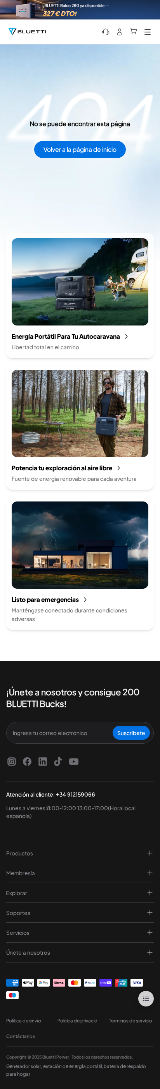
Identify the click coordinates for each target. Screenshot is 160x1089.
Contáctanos (20, 1036)
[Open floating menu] (146, 998)
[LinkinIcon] (42, 761)
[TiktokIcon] (58, 761)
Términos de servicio (130, 1021)
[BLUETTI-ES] (27, 32)
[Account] (119, 32)
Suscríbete (131, 732)
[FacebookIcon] (27, 761)
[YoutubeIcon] (73, 761)
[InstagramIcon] (11, 761)
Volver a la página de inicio (80, 149)
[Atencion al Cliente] (105, 32)
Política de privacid (77, 1021)
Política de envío (23, 1021)
